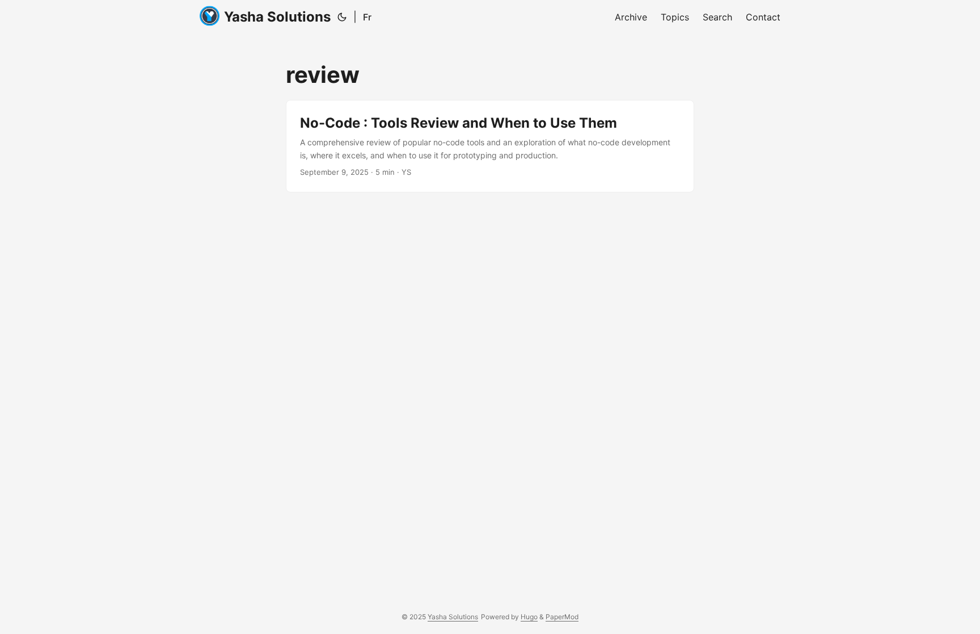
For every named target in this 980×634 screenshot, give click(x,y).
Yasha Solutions (277, 17)
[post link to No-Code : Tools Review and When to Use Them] (490, 146)
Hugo (529, 616)
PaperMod (562, 616)
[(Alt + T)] (342, 17)
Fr (367, 17)
